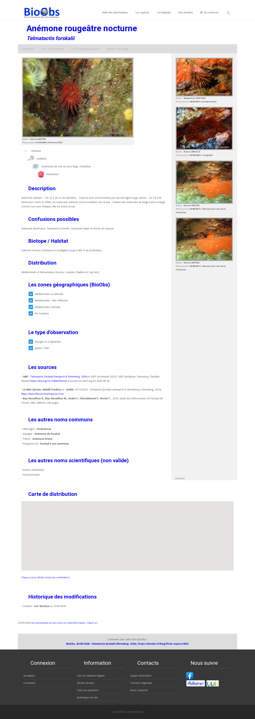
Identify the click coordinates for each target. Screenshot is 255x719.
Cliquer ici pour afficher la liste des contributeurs (45, 577)
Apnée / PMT (42, 348)
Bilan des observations (115, 12)
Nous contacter (139, 690)
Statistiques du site (87, 697)
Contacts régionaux (141, 682)
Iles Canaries (42, 313)
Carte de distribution (52, 48)
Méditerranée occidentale (49, 294)
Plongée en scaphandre (48, 341)
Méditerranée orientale (47, 307)
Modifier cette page (118, 48)
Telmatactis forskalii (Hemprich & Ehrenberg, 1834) (58, 376)
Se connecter (211, 12)
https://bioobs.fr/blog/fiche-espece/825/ (163, 643)
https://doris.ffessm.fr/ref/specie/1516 (42, 393)
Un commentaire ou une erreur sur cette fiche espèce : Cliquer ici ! (64, 622)
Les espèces (142, 12)
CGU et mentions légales (91, 675)
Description (27, 48)
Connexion (29, 682)
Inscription (29, 675)
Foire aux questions (88, 690)
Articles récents (85, 682)
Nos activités (185, 12)
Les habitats (164, 12)
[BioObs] (39, 12)
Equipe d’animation (140, 675)
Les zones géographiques (85, 48)
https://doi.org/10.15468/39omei (49, 380)
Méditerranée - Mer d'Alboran (51, 300)
